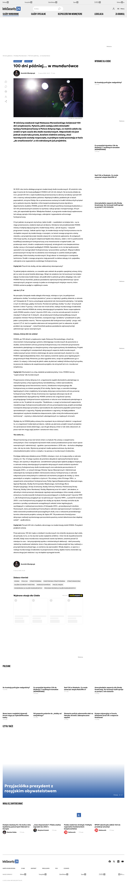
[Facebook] (110, 861)
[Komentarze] (6, 86)
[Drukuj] (6, 91)
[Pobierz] (6, 96)
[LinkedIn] (118, 861)
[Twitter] (114, 861)
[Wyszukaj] (59, 8)
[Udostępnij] (6, 101)
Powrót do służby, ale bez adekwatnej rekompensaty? (42, 266)
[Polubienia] (6, 81)
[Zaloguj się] (113, 8)
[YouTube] (122, 861)
